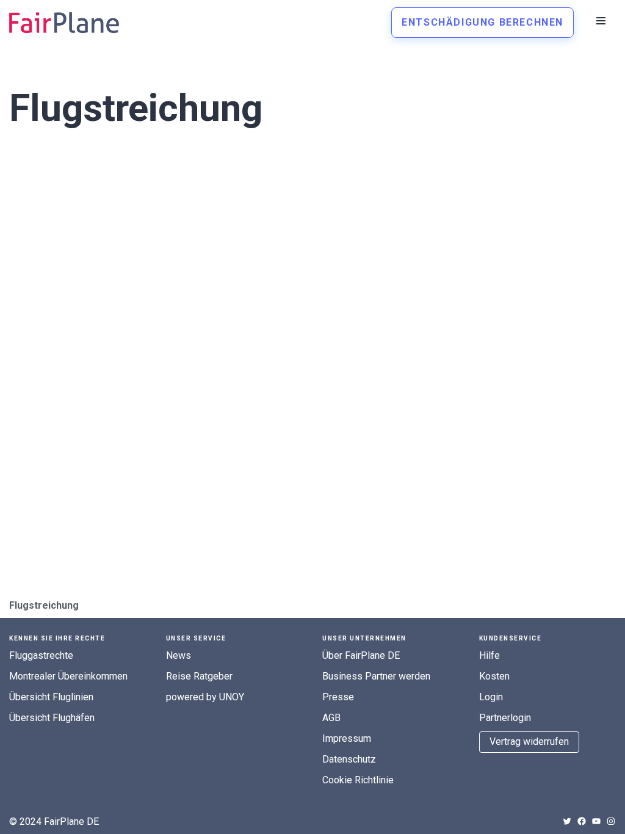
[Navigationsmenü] (601, 20)
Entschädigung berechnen (482, 22)
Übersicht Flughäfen (52, 717)
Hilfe (489, 655)
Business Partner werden (376, 676)
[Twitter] (567, 821)
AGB (331, 717)
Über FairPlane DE (361, 655)
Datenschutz (349, 759)
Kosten (494, 676)
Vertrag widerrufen (529, 741)
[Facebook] (582, 821)
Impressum (346, 738)
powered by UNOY (205, 697)
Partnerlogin (505, 717)
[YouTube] (596, 821)
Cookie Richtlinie (358, 780)
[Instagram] (611, 821)
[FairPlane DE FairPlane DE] (64, 22)
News (178, 655)
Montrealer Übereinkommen (68, 676)
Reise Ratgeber (199, 676)
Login (491, 697)
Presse (338, 697)
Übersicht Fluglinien (51, 697)
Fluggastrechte (41, 655)
